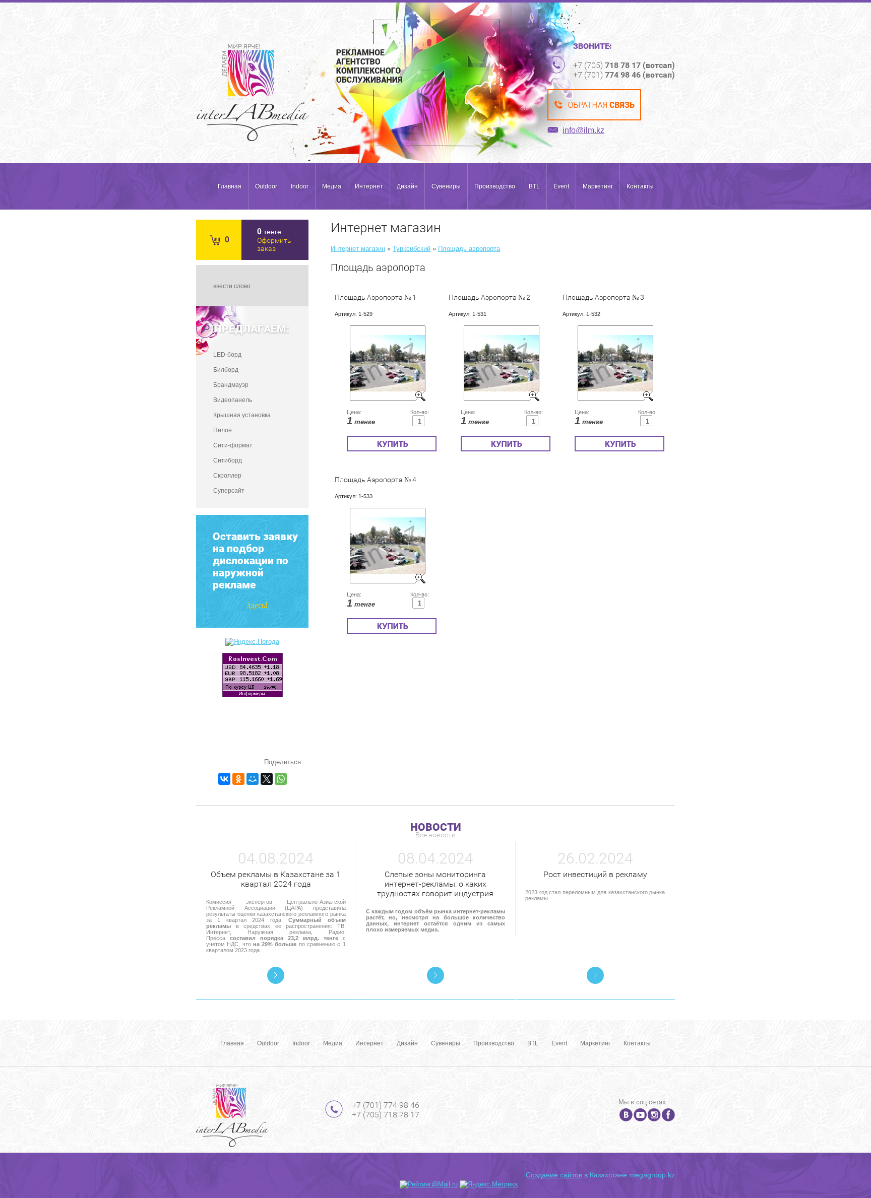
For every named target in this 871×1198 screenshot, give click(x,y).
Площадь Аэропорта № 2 (489, 297)
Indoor (299, 186)
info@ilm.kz (583, 130)
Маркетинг (598, 186)
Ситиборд (227, 460)
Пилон (222, 430)
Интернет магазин (358, 248)
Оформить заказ (274, 244)
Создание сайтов (554, 1175)
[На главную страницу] (253, 92)
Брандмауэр (230, 384)
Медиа (331, 186)
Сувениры (446, 186)
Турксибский (411, 248)
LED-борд (227, 354)
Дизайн (407, 186)
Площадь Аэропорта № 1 (375, 297)
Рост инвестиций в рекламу (595, 874)
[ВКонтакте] (224, 779)
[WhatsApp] (281, 779)
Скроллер (227, 475)
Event (561, 186)
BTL (534, 186)
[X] (267, 779)
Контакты (640, 186)
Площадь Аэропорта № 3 (603, 297)
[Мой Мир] (252, 779)
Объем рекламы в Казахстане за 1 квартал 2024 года (276, 879)
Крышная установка (242, 415)
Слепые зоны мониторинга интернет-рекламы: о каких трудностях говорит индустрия (435, 884)
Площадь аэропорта (469, 248)
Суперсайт (228, 490)
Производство (494, 186)
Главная (229, 186)
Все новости (435, 835)
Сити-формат (233, 445)
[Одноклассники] (238, 779)
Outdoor (266, 186)
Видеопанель (232, 400)
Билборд (225, 369)
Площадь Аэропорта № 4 (375, 480)
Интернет (369, 186)
